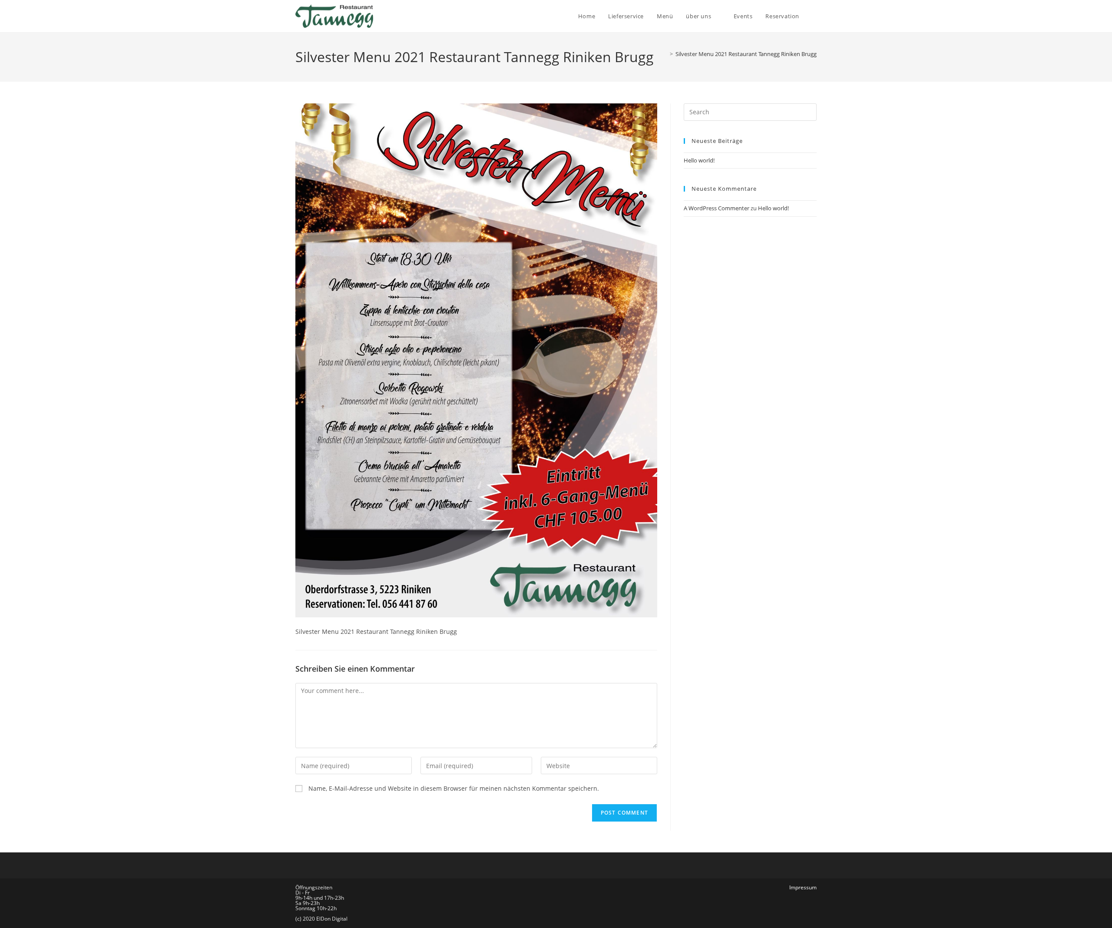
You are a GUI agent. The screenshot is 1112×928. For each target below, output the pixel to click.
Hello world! (699, 160)
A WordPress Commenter (716, 208)
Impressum (803, 887)
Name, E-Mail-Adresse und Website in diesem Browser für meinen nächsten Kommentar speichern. (453, 788)
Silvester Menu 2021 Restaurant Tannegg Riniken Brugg (746, 54)
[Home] (665, 54)
